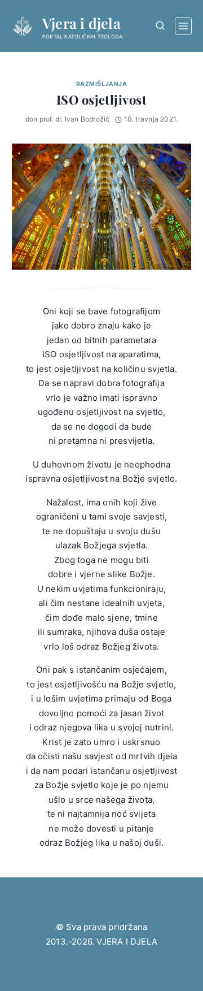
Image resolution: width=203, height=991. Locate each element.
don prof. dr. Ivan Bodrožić (67, 119)
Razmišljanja (101, 84)
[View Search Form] (160, 25)
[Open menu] (183, 26)
